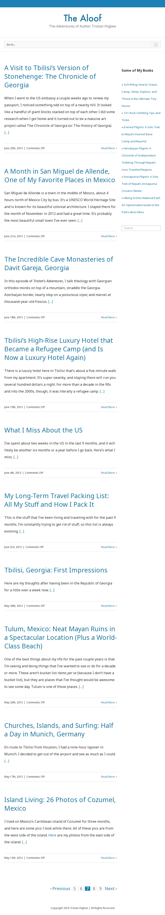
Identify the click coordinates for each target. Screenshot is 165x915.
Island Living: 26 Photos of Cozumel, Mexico (60, 804)
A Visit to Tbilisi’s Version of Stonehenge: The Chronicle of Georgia (50, 76)
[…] (6, 132)
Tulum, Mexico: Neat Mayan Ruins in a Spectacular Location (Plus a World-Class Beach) (60, 637)
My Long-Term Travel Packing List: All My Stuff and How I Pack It (56, 500)
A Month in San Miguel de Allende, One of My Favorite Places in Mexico (59, 175)
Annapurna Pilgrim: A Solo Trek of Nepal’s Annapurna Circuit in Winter (140, 184)
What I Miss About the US (43, 430)
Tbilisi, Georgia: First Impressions (55, 570)
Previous (61, 888)
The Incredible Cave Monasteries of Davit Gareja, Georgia (58, 263)
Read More (108, 148)
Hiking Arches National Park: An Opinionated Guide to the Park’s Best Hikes (141, 205)
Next (110, 888)
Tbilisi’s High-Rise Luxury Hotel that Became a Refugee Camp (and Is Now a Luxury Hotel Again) (58, 349)
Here (52, 835)
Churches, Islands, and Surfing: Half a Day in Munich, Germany (58, 729)
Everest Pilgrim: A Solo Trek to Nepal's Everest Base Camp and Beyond (141, 134)
